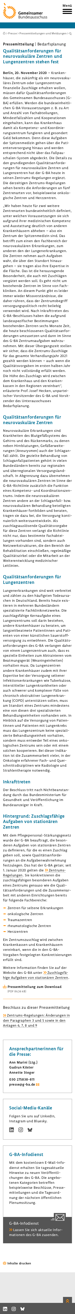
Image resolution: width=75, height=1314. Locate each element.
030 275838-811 (22, 1079)
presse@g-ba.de (22, 1084)
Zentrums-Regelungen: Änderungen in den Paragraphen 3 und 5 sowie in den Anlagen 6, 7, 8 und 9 (36, 1020)
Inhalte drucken (19, 1263)
